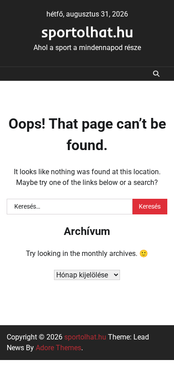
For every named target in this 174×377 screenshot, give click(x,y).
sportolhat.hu (87, 32)
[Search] (156, 73)
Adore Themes (58, 347)
